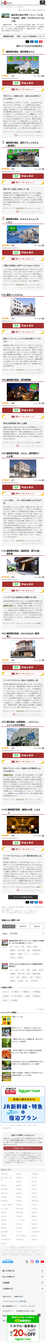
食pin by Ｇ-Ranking (26, 1254)
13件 (42, 76)
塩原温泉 (19, 1193)
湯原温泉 (34, 1224)
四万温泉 (34, 1189)
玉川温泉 (19, 1232)
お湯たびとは (13, 1247)
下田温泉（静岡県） (7, 1204)
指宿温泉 (3, 1243)
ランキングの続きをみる (23, 897)
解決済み (37, 926)
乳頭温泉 (19, 1177)
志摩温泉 (34, 1235)
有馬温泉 (3, 1216)
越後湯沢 (12, 950)
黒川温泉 (19, 1228)
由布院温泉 (19, 1239)
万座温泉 (19, 1189)
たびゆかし (5, 1254)
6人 (11, 946)
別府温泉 (3, 1228)
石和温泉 (34, 1197)
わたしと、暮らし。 (35, 1250)
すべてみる (39, 1009)
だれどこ (14, 1250)
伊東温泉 (19, 1201)
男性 (23, 946)
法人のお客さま (9, 1276)
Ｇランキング (6, 1250)
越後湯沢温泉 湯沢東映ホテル (20, 52)
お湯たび (26, 1250)
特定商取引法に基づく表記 (25, 1311)
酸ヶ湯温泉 (4, 1232)
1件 (43, 577)
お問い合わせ (7, 1296)
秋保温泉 (19, 1181)
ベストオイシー (12, 1252)
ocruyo (20, 1250)
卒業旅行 (12, 954)
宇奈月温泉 (19, 1208)
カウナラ (34, 1252)
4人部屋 (20, 980)
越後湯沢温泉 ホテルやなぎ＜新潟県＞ (23, 635)
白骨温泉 (3, 1197)
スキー (27, 954)
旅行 (31, 977)
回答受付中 (23, 926)
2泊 (26, 980)
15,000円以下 (34, 980)
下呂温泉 (34, 1208)
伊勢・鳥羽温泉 (21, 1235)
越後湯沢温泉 (36, 950)
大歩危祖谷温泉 (6, 1239)
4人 (11, 970)
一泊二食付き (35, 954)
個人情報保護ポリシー (10, 1306)
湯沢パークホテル (15, 295)
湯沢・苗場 (21, 950)
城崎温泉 (34, 1212)
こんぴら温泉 (20, 1220)
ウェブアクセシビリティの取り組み (15, 1301)
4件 (43, 169)
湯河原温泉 (4, 1201)
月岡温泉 (19, 1197)
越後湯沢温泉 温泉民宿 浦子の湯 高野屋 (24, 552)
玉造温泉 (3, 1224)
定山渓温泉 (4, 1174)
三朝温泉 (34, 1220)
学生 (23, 970)
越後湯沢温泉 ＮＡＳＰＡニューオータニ (22, 220)
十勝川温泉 (35, 1174)
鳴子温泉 (34, 1177)
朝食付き (24, 977)
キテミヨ (3, 1252)
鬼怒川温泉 (4, 1193)
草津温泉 (34, 1185)
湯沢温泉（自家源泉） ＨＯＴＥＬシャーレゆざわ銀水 (23, 723)
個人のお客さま (9, 1270)
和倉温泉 (19, 1204)
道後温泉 (3, 1220)
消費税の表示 (18, 1296)
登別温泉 (19, 1174)
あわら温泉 (4, 1208)
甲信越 (29, 946)
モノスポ (20, 1252)
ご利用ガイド (22, 1247)
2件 (43, 245)
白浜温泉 (19, 1216)
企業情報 (6, 1282)
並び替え (4, 933)
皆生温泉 (19, 1224)
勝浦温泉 (34, 1216)
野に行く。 (27, 1252)
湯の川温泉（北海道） (6, 1179)
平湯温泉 (3, 1212)
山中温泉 (34, 1204)
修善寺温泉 (35, 1201)
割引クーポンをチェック (25, 89)
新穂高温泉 (19, 1212)
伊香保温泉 (4, 1189)
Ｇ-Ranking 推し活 (14, 1254)
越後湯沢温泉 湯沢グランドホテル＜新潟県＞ (22, 144)
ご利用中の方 (8, 1288)
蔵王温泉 (3, 1185)
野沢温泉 (34, 1193)
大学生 (17, 946)
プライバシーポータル (27, 1306)
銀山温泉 (19, 1185)
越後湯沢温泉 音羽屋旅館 (19, 380)
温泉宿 (20, 954)
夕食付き (12, 957)
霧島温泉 (34, 1228)
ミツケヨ (40, 1252)
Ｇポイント (31, 1247)
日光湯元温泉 (36, 1232)
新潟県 (35, 946)
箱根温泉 (3, 1235)
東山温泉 (34, 1181)
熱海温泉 (34, 1239)
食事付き (20, 957)
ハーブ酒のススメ (38, 1254)
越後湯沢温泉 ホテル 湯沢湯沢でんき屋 (23, 454)
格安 (18, 977)
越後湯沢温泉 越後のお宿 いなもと (24, 811)
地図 (21, 78)
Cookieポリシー (8, 1311)
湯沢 (28, 950)
